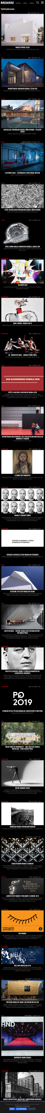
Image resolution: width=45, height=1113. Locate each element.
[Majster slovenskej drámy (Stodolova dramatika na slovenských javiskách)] (22, 658)
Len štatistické (21, 1109)
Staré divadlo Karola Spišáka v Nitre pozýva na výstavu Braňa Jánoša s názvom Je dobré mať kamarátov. (22, 478)
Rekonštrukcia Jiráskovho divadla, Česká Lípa (22, 89)
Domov (18, 3)
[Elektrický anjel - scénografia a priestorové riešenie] (22, 157)
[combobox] (38, 2)
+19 (43, 58)
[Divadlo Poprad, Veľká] (22, 30)
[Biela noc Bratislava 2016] (22, 956)
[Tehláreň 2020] (22, 271)
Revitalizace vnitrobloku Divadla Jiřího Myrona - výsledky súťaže (23, 131)
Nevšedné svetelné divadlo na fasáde (22, 592)
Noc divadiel (22, 934)
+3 (43, 220)
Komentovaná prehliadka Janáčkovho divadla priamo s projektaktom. (22, 829)
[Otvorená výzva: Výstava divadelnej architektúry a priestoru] (22, 698)
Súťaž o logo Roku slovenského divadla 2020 (22, 393)
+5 (43, 979)
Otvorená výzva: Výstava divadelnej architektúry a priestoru (22, 711)
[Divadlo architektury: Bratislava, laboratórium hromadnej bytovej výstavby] (22, 1085)
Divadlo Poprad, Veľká (23, 48)
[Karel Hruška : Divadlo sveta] (22, 310)
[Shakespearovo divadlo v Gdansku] (22, 850)
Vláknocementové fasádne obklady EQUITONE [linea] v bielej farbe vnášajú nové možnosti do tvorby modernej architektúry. (22, 594)
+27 (43, 603)
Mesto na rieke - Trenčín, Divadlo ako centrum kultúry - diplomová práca (22, 632)
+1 (43, 258)
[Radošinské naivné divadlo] (22, 1036)
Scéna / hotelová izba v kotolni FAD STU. (22, 175)
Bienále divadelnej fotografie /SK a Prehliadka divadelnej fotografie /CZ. (22, 556)
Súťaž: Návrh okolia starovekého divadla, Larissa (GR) (22, 247)
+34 (43, 406)
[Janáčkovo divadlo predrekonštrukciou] (22, 813)
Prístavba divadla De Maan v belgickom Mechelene (22, 1002)
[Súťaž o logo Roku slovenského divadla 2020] (22, 378)
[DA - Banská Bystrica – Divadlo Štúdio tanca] (22, 344)
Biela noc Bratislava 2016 (22, 966)
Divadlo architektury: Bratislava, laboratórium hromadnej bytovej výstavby (22, 1101)
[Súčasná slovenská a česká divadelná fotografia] (22, 541)
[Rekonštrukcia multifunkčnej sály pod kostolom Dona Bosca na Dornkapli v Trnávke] (22, 421)
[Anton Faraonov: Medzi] (22, 773)
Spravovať (32, 1109)
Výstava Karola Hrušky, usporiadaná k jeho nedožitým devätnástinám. (22, 325)
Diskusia (33, 3)
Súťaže (3, 99)
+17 (43, 99)
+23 (43, 721)
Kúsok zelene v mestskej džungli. (22, 751)
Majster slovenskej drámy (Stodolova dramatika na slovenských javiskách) (22, 672)
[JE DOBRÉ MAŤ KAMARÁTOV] (22, 462)
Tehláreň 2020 (22, 285)
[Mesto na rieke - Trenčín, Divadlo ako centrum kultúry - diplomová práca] (22, 616)
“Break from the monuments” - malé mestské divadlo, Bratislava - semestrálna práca (22, 748)
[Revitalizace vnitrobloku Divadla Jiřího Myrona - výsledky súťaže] (22, 114)
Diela (25, 3)
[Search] (38, 2)
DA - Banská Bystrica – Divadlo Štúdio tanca (22, 355)
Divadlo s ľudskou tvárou (22, 516)
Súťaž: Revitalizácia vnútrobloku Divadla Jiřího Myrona (22, 210)
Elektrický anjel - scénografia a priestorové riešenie (22, 173)
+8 (43, 837)
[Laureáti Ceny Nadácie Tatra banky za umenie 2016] (22, 886)
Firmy (2, 565)
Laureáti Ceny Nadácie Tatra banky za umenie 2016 (22, 896)
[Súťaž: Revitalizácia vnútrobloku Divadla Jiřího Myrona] (22, 196)
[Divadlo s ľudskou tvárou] (22, 501)
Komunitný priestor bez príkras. (22, 440)
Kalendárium (4, 258)
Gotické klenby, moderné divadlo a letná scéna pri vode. (22, 49)
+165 (42, 13)
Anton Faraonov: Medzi (22, 788)
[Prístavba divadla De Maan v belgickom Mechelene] (22, 990)
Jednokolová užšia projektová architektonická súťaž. (22, 212)
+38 (43, 142)
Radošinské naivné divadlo (22, 1058)
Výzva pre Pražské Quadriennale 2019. (22, 713)
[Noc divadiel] (22, 921)
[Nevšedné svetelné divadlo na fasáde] (22, 578)
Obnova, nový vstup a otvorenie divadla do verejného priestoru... (22, 90)
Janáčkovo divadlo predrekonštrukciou (22, 827)
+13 (43, 565)
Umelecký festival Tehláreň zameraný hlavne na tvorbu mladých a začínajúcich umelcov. (22, 287)
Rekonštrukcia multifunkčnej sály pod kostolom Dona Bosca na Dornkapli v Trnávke (22, 438)
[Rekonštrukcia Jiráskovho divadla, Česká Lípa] (22, 73)
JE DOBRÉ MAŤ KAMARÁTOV (22, 476)
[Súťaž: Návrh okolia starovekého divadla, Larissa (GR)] (22, 233)
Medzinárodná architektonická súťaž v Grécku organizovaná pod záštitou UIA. (22, 249)
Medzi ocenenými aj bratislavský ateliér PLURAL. (22, 133)
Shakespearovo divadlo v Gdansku (22, 864)
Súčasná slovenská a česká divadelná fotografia (22, 555)
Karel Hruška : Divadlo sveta (22, 324)
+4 (43, 1015)
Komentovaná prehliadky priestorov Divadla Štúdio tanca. (22, 357)
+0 (43, 297)
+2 (43, 183)
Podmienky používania (22, 1106)
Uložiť (12, 1109)
